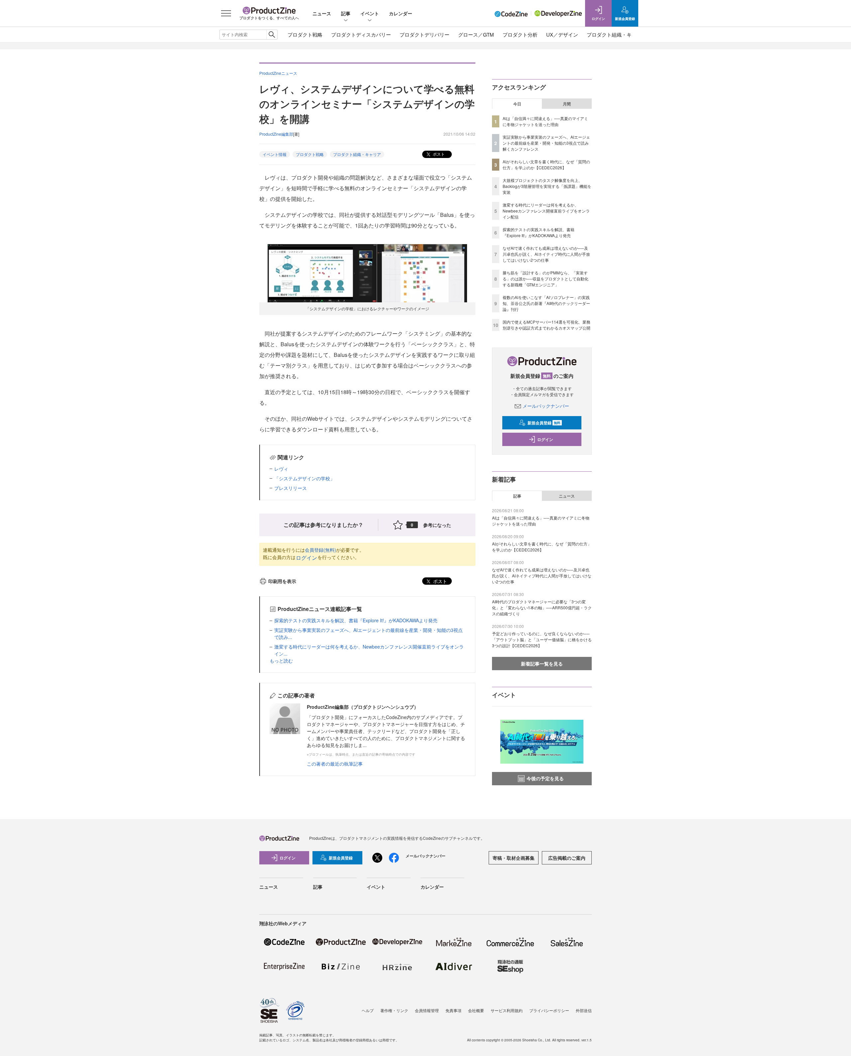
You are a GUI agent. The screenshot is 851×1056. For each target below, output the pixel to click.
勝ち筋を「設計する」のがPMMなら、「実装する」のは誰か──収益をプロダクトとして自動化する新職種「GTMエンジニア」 (545, 278)
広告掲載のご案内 (566, 857)
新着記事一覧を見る (542, 663)
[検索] (271, 34)
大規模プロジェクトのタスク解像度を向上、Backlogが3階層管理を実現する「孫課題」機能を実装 (547, 186)
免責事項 (453, 1010)
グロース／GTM (476, 34)
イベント (369, 13)
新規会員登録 (544, 423)
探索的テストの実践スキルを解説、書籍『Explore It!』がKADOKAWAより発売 (355, 620)
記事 (345, 13)
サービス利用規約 (507, 1010)
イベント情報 (275, 154)
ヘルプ (368, 1010)
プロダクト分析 (520, 34)
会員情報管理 (427, 1010)
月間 (567, 104)
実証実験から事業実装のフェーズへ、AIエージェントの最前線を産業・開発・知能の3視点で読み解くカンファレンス (546, 143)
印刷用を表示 (282, 581)
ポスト (438, 154)
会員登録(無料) (320, 549)
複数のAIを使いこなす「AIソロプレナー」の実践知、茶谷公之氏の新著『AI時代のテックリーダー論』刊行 (546, 303)
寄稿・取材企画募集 (514, 857)
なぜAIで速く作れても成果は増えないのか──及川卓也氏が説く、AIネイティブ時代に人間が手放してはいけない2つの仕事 (546, 254)
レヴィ (281, 468)
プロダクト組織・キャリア (617, 34)
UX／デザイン (562, 34)
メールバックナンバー (546, 405)
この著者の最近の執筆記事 (335, 763)
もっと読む (281, 660)
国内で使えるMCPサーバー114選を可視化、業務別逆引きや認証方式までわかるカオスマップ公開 (546, 325)
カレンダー (400, 13)
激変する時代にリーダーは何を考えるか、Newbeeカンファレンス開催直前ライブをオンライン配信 (546, 211)
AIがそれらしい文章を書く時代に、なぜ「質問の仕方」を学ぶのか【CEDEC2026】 (546, 164)
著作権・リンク (394, 1010)
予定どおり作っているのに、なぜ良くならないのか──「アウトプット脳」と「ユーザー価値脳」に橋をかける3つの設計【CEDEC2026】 (542, 639)
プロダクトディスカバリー (361, 34)
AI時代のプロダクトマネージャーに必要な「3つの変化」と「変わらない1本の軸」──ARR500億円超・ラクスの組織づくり (542, 607)
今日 (517, 104)
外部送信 (584, 1010)
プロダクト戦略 (305, 34)
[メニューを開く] (226, 13)
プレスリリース (290, 488)
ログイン (306, 557)
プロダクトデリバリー (424, 34)
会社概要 (476, 1010)
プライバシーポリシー (549, 1010)
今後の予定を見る (545, 778)
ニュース (321, 13)
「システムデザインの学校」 (304, 478)
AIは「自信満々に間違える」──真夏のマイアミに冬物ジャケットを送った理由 (545, 121)
